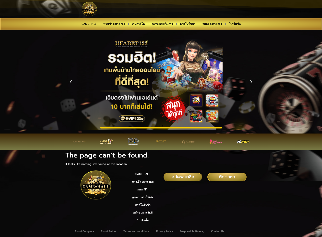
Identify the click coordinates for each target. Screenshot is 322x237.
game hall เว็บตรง (162, 23)
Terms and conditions (136, 231)
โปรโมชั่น (235, 23)
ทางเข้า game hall (114, 23)
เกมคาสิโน (138, 23)
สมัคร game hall (212, 23)
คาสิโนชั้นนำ (187, 23)
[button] (71, 82)
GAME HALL (89, 23)
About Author (109, 231)
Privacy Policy (164, 231)
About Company (84, 231)
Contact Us (217, 231)
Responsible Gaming (192, 231)
